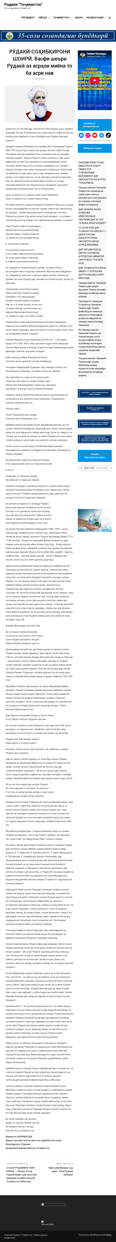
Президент (28, 17)
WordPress (95, 1235)
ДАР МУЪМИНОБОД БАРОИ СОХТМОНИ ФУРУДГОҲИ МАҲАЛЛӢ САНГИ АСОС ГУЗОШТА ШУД (91, 256)
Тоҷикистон (61, 17)
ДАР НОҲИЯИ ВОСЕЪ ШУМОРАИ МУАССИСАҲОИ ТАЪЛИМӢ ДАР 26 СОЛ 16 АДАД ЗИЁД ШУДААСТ (92, 216)
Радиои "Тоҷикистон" (23, 4)
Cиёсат (42, 17)
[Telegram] (101, 135)
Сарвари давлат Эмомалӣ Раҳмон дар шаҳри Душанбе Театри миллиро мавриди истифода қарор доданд (92, 290)
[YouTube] (94, 135)
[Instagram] (88, 135)
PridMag (107, 1235)
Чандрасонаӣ (94, 17)
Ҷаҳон (79, 17)
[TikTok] (108, 135)
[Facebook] (81, 135)
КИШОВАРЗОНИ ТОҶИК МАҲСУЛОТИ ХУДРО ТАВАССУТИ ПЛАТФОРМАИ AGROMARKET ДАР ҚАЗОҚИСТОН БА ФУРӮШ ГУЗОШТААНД (92, 172)
